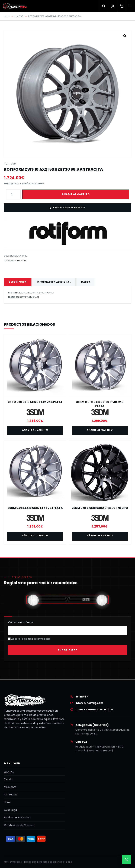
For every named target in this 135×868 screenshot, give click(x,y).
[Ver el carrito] (121, 6)
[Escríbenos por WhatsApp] (126, 859)
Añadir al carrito (76, 194)
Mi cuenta (10, 787)
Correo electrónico (20, 622)
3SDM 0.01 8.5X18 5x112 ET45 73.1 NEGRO (100, 508)
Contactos (10, 794)
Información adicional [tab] (54, 281)
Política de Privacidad (17, 817)
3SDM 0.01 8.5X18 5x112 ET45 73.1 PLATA (35, 508)
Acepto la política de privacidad (30, 639)
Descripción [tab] (18, 281)
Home (7, 802)
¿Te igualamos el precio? (67, 207)
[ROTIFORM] (67, 233)
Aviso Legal (10, 810)
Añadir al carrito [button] (35, 429)
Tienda (8, 779)
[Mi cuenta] (112, 6)
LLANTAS (19, 16)
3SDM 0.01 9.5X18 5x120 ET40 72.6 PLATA (99, 404)
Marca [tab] (86, 281)
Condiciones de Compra (19, 825)
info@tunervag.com (89, 703)
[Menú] (130, 6)
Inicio (7, 16)
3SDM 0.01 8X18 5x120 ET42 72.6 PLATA (35, 402)
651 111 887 (81, 696)
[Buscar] (103, 6)
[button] (125, 36)
